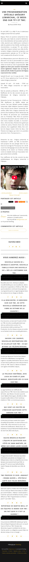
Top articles (4, 551)
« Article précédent (6, 193)
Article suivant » (23, 193)
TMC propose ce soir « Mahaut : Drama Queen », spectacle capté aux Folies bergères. (14, 478)
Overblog (18, 544)
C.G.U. (24, 551)
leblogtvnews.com (22, 219)
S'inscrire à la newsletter (8, 208)
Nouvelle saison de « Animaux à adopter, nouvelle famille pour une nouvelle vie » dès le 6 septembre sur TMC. (14, 267)
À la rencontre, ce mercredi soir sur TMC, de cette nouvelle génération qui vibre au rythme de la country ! (14, 305)
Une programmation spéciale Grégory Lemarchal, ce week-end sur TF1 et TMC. (14, 16)
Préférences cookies (22, 553)
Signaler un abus (17, 551)
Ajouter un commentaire (14, 230)
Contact (10, 551)
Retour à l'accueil (14, 195)
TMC (14, 9)
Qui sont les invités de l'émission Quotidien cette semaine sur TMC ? (14, 410)
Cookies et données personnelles (9, 553)
